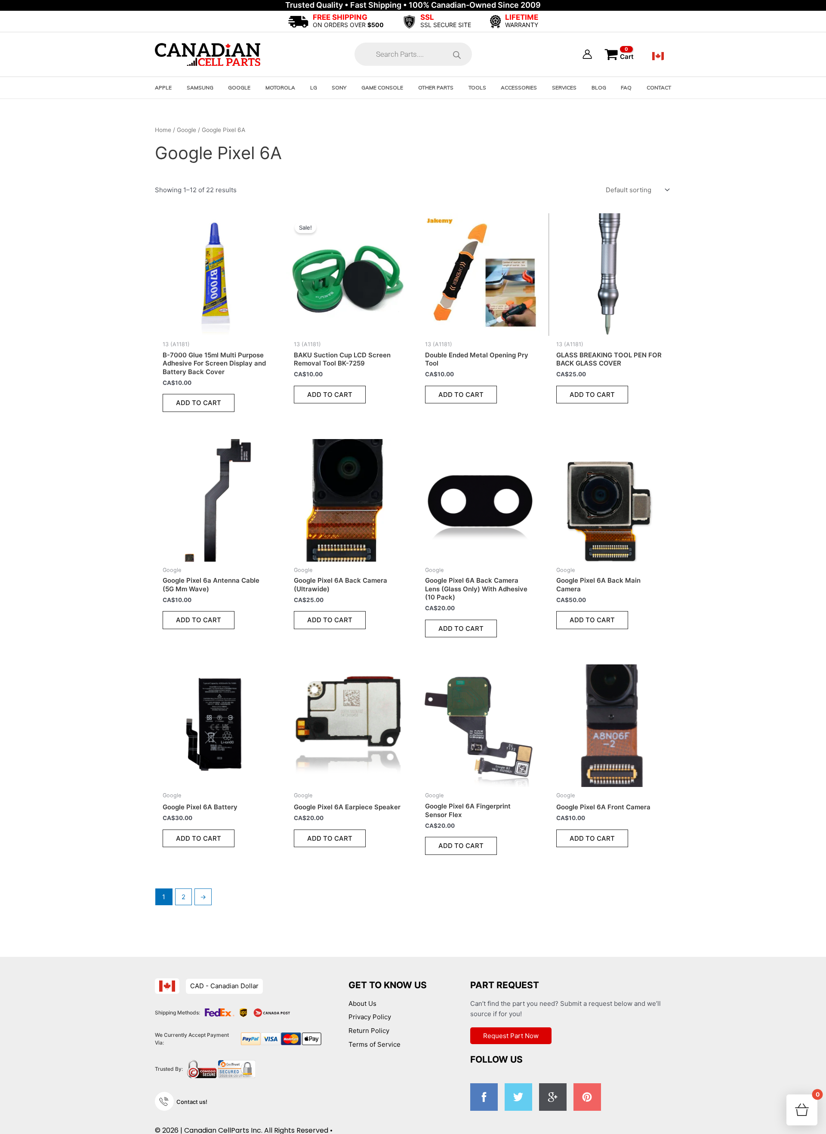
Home (163, 129)
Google (186, 129)
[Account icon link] (587, 54)
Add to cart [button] (198, 403)
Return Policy (368, 1030)
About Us (362, 1003)
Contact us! (191, 1101)
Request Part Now (511, 1036)
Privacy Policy (369, 1017)
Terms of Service (374, 1044)
